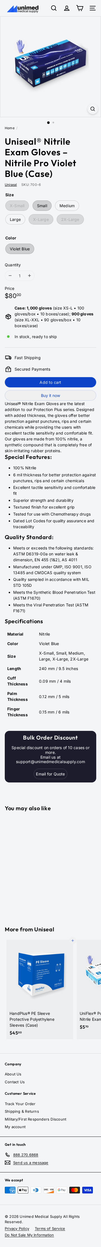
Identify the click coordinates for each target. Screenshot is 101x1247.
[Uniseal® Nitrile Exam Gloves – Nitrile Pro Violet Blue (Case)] (40, 865)
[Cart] (79, 8)
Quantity (13, 264)
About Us (13, 1074)
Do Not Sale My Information (29, 1235)
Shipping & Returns (22, 1111)
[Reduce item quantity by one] (10, 276)
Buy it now (50, 395)
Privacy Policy (17, 1228)
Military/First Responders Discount (35, 1119)
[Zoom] (93, 109)
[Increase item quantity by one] (29, 276)
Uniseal (44, 929)
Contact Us (15, 1082)
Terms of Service (50, 1228)
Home (10, 128)
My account (15, 1126)
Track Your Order (20, 1103)
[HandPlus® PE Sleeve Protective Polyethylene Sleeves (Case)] (40, 989)
